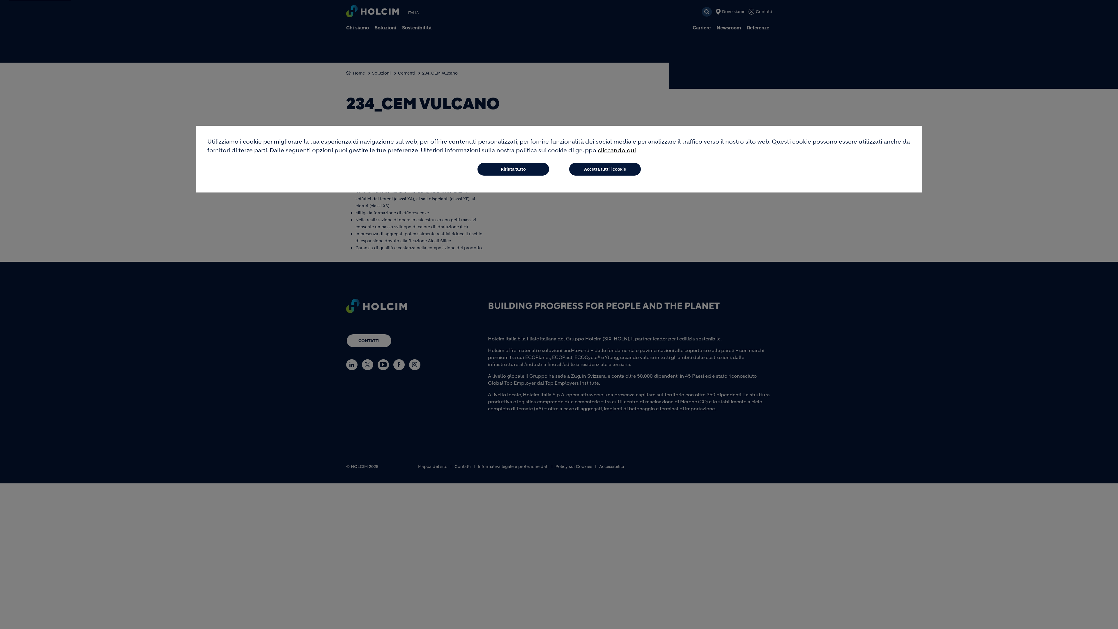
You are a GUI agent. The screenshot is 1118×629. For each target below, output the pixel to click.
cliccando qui (617, 150)
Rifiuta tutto (513, 169)
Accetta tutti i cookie (605, 169)
